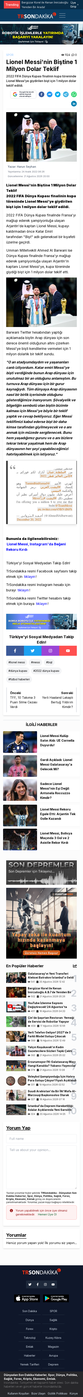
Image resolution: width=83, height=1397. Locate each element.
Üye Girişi (73, 4)
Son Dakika (29, 1311)
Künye (74, 1393)
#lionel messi (16, 662)
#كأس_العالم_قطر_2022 (56, 476)
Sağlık (53, 1320)
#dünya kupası (17, 670)
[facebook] (41, 94)
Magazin (53, 1346)
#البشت (51, 498)
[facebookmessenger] (50, 94)
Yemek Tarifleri (29, 1364)
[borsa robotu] (41, 34)
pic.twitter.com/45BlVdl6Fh (55, 509)
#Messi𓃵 (39, 498)
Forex (29, 1328)
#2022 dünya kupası (46, 670)
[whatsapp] (74, 94)
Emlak (29, 1346)
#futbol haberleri (19, 679)
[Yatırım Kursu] (41, 923)
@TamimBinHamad (37, 483)
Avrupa (53, 1355)
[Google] (27, 1298)
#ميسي (56, 490)
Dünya (30, 1320)
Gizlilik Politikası (57, 1393)
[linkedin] (74, 104)
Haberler (29, 1355)
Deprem (53, 1364)
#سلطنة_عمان (56, 472)
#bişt (49, 662)
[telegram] (66, 94)
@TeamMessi (63, 505)
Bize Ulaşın (38, 1393)
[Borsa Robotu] (41, 621)
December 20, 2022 (29, 519)
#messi (35, 662)
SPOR (10, 54)
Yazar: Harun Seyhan (22, 166)
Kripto (53, 1328)
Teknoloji (30, 1337)
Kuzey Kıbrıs (53, 1337)
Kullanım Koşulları (18, 1393)
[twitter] (58, 94)
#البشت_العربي (50, 487)
